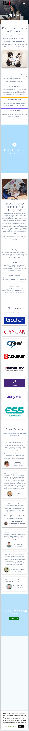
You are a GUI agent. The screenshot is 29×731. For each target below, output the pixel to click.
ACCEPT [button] (21, 726)
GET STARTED (14, 618)
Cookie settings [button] (12, 726)
